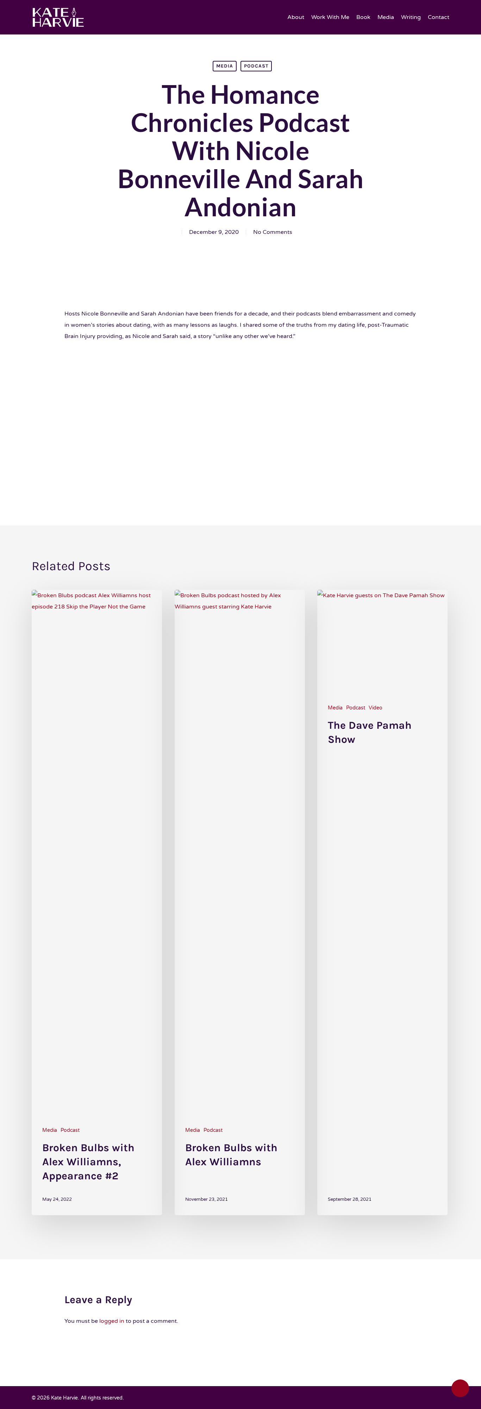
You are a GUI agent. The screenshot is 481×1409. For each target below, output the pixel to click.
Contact (438, 17)
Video (375, 708)
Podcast (256, 66)
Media (385, 17)
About (295, 17)
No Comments (272, 232)
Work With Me (330, 17)
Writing (411, 17)
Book (363, 17)
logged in (111, 1321)
